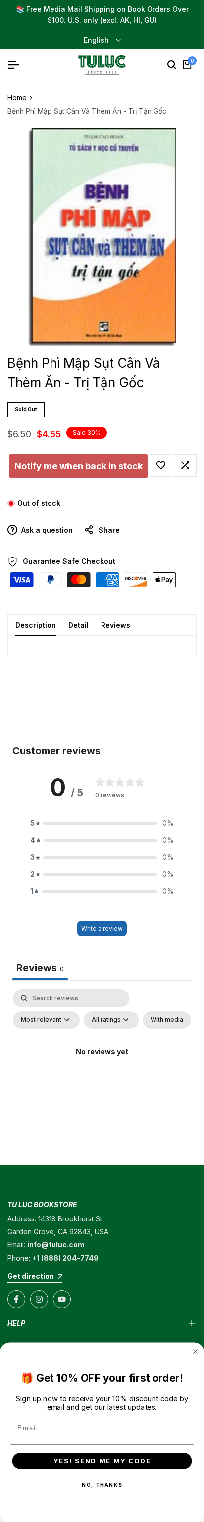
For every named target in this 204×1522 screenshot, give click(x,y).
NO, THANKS (102, 1485)
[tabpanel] (102, 1074)
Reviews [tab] (40, 968)
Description (35, 625)
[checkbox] (167, 1020)
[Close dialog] (195, 1352)
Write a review (102, 928)
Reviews (115, 625)
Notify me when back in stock (78, 466)
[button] (161, 465)
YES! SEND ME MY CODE (102, 1461)
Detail (78, 625)
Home (17, 97)
